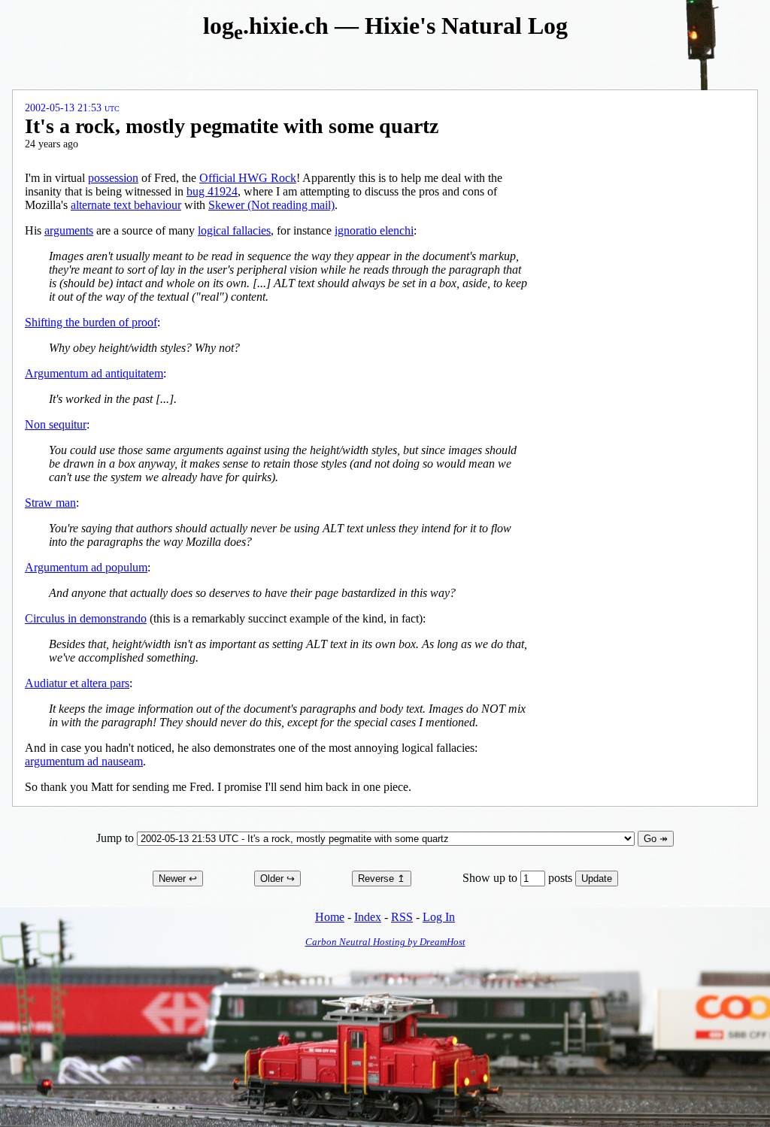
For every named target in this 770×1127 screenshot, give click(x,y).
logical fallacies (234, 230)
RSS (402, 916)
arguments (68, 230)
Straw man (50, 502)
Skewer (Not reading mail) (271, 204)
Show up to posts (518, 877)
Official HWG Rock (247, 177)
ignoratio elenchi (374, 230)
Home (329, 916)
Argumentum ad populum (86, 567)
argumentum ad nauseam (84, 761)
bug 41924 (212, 191)
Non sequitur (55, 424)
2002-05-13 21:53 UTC (72, 108)
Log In (439, 916)
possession (113, 177)
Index (367, 916)
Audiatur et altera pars (77, 683)
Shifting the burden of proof (91, 322)
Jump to (116, 838)
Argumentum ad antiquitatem (94, 373)
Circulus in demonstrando (86, 618)
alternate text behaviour (126, 204)
